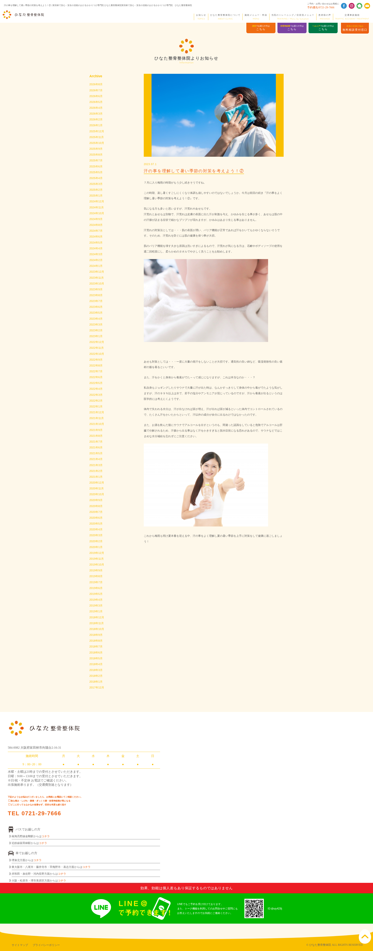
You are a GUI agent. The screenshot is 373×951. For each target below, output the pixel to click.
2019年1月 (96, 611)
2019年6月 (96, 588)
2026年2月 (96, 119)
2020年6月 (96, 517)
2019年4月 (96, 599)
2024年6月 (96, 236)
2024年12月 (96, 201)
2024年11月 (96, 207)
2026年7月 (96, 90)
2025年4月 (96, 178)
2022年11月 (96, 347)
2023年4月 (96, 318)
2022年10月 (96, 353)
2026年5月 (96, 102)
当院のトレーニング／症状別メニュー (292, 17)
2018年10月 (96, 629)
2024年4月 (96, 248)
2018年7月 (96, 646)
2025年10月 (96, 142)
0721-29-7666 (41, 813)
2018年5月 (96, 658)
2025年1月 (96, 195)
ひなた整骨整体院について (225, 17)
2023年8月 (96, 295)
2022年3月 (96, 394)
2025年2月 (96, 189)
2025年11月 (96, 137)
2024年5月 (96, 242)
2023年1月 (96, 336)
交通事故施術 (352, 17)
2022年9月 (96, 359)
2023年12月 (96, 271)
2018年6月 (96, 652)
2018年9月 (96, 634)
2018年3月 (96, 670)
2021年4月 (96, 459)
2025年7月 (96, 160)
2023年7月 (96, 301)
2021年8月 (96, 435)
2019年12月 (96, 552)
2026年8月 (96, 84)
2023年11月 (96, 277)
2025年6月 (96, 166)
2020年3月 (96, 535)
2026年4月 (96, 107)
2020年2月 (96, 541)
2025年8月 (96, 154)
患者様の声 (324, 17)
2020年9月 (96, 500)
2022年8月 (96, 365)
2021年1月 (96, 476)
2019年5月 (96, 593)
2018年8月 (96, 640)
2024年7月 (96, 230)
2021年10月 (96, 423)
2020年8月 (96, 506)
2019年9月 (96, 570)
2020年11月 (96, 488)
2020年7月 (96, 511)
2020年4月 (96, 529)
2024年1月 (96, 265)
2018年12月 (96, 617)
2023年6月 (96, 306)
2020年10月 (96, 494)
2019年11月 (96, 558)
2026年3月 (96, 113)
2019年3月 (96, 605)
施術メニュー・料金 (256, 17)
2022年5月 (96, 383)
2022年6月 (96, 377)
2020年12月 (96, 482)
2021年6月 (96, 447)
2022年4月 (96, 388)
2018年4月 (96, 664)
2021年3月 (96, 465)
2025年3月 (96, 183)
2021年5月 (96, 453)
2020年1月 (96, 547)
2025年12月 (96, 131)
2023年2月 (96, 330)
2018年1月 (96, 681)
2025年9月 (96, 148)
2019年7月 (96, 582)
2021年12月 (96, 412)
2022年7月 (96, 371)
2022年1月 (96, 406)
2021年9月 (96, 430)
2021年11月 (96, 418)
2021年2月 (96, 470)
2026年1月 (96, 125)
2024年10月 (96, 213)
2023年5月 (96, 312)
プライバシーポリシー (46, 945)
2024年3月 (96, 254)
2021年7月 (96, 441)
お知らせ (201, 17)
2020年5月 (96, 523)
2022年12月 (96, 342)
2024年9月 (96, 219)
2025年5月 (96, 172)
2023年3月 (96, 324)
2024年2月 (96, 260)
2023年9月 (96, 289)
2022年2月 (96, 400)
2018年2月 (96, 675)
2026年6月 (96, 96)
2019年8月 (96, 576)
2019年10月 (96, 564)
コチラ (46, 836)
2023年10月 (96, 283)
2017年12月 (96, 687)
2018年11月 (96, 623)
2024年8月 (96, 224)
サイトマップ (20, 945)
